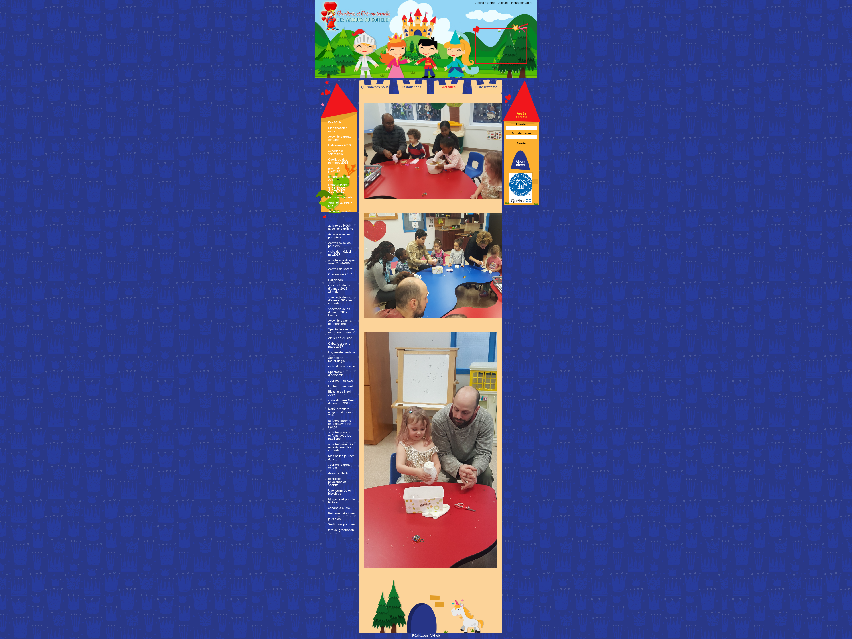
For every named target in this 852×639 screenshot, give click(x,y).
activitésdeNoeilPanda (340, 218)
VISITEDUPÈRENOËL (340, 204)
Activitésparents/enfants (339, 138)
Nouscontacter (521, 2)
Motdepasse (521, 133)
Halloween (335, 280)
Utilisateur (522, 124)
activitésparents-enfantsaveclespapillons (340, 435)
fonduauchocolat (340, 197)
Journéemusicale (340, 380)
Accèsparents (485, 2)
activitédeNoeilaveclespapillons (340, 227)
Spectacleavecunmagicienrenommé (341, 330)
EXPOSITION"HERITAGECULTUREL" (337, 188)
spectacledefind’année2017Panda (339, 312)
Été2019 (334, 122)
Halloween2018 (339, 145)
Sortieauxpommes (341, 524)
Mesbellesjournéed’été (341, 457)
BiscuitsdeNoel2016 (339, 393)
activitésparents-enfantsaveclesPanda (340, 424)
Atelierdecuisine (340, 338)
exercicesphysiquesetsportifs (337, 482)
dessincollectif (338, 473)
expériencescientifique (336, 152)
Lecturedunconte (341, 386)
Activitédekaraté (340, 268)
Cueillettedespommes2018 (338, 161)
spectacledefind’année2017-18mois (339, 288)
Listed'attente (486, 87)
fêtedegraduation (341, 530)
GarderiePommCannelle (392, 31)
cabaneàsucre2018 (339, 178)
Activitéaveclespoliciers (339, 244)
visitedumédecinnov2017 (340, 253)
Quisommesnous (375, 87)
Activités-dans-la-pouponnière (340, 322)
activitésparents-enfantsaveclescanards (340, 447)
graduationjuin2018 (335, 169)
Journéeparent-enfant (339, 466)
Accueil (503, 2)
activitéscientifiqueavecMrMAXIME (341, 261)
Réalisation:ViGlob (426, 635)
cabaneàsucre (339, 508)
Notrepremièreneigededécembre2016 (341, 412)
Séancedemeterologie (336, 359)
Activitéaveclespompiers (339, 235)
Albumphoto (520, 163)
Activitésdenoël (339, 211)
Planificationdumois (338, 129)
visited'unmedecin (341, 366)
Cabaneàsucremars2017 (339, 345)
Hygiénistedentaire (341, 352)
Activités (449, 87)
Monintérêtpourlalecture (341, 500)
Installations (411, 87)
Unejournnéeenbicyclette (340, 492)
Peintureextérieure (341, 513)
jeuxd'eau (335, 519)
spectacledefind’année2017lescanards (340, 300)
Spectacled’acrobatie (336, 373)
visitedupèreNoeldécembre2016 (341, 401)
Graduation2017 (340, 274)
